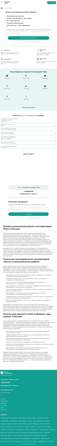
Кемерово (47, 432)
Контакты (4, 409)
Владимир (52, 429)
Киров (40, 426)
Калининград (33, 432)
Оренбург (18, 441)
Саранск (35, 441)
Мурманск (44, 435)
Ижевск (9, 423)
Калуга (41, 432)
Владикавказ (44, 429)
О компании (5, 401)
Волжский (4, 432)
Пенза (24, 441)
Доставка (4, 405)
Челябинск (13, 421)
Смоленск (51, 441)
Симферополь (43, 441)
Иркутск (3, 426)
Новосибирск (5, 421)
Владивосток (35, 429)
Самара (9, 426)
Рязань (29, 441)
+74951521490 (28, 191)
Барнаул (3, 423)
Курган (10, 435)
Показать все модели (28, 107)
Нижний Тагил (45, 438)
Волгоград (46, 421)
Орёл (12, 441)
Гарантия (4, 403)
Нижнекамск (36, 438)
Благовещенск (19, 429)
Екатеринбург (22, 421)
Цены (2, 407)
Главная (5, 8)
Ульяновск (33, 426)
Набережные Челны (7, 438)
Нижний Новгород (43, 418)
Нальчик (17, 438)
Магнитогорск (27, 435)
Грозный (16, 432)
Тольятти (15, 423)
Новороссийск (5, 441)
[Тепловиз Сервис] (2, 2)
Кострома (4, 435)
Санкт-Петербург (11, 418)
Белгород (11, 429)
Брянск (27, 429)
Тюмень (47, 423)
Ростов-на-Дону (31, 418)
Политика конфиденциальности (28, 443)
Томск (42, 423)
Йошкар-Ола (24, 432)
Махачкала (36, 435)
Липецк (20, 435)
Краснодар (21, 418)
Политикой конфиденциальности (35, 40)
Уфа (34, 421)
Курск (15, 435)
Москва (3, 418)
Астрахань (4, 429)
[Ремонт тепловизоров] (2, 372)
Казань (30, 421)
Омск (14, 426)
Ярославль (22, 423)
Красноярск (20, 426)
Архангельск (46, 426)
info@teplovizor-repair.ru (28, 194)
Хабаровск (36, 423)
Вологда (10, 432)
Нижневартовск (26, 438)
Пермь (27, 426)
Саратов (29, 423)
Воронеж (39, 421)
